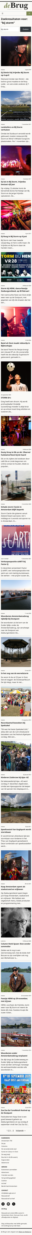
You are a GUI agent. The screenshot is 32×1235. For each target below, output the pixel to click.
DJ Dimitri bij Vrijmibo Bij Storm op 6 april (15, 73)
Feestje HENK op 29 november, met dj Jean (14, 999)
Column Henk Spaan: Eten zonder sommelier (15, 945)
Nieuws (3, 69)
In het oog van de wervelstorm (14, 673)
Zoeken (26, 29)
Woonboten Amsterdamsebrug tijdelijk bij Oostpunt (15, 617)
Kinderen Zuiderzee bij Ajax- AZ (15, 777)
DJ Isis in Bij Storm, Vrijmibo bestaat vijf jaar (13, 183)
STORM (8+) (6, 397)
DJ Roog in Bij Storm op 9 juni (14, 236)
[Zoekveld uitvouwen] (29, 13)
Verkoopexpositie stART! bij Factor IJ (13, 562)
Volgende (20, 1130)
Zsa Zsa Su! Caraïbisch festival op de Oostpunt (15, 1111)
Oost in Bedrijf (4, 558)
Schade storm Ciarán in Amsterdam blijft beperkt (12, 508)
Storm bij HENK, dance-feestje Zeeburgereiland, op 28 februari (15, 289)
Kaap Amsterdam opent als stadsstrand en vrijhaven (13, 887)
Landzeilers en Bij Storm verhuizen (11, 128)
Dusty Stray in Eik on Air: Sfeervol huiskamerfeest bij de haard (15, 453)
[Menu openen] (2, 13)
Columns (3, 941)
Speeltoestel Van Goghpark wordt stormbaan (16, 830)
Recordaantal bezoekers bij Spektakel (13, 724)
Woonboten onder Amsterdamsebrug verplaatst (14, 1054)
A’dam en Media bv (25, 1232)
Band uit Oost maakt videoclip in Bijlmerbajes (15, 344)
